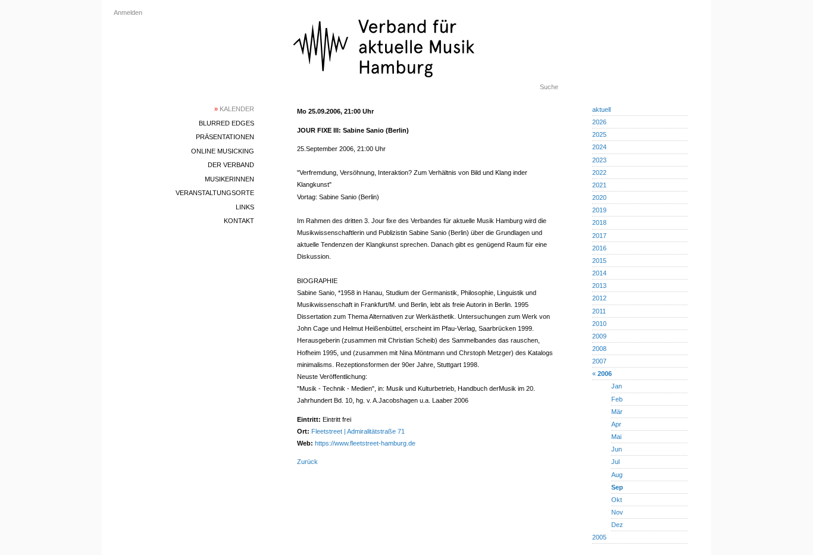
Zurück (307, 461)
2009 (599, 336)
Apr (616, 424)
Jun (616, 449)
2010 (599, 323)
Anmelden (128, 12)
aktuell (601, 109)
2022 (599, 172)
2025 (599, 134)
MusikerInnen (229, 179)
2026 (599, 122)
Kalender (234, 108)
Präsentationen (225, 136)
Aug (617, 474)
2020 (599, 197)
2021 (599, 185)
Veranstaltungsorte (215, 192)
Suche (549, 86)
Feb (617, 399)
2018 (599, 222)
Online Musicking (222, 151)
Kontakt (239, 220)
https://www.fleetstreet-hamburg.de (365, 443)
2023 (599, 160)
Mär (617, 411)
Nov (617, 512)
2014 (599, 273)
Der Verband (231, 164)
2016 (599, 248)
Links (245, 207)
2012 (599, 298)
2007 (599, 361)
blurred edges (226, 123)
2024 (599, 146)
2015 (599, 260)
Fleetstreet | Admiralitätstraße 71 (358, 431)
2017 (599, 235)
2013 (599, 285)
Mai (616, 436)
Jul (615, 461)
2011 (599, 311)
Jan (616, 386)
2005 (599, 537)
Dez (617, 524)
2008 (599, 348)
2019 (599, 210)
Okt (616, 499)
